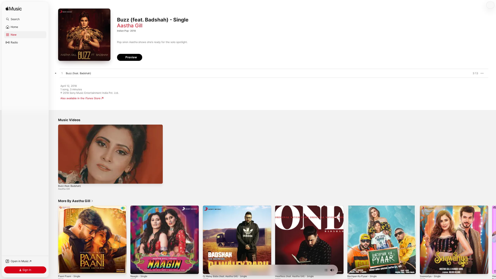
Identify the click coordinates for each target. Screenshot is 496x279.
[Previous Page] (54, 240)
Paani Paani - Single (70, 207)
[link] (75, 201)
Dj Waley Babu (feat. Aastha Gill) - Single (227, 207)
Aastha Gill (129, 25)
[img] (14, 9)
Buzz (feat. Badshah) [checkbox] (78, 73)
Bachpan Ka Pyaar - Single (363, 207)
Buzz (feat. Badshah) (69, 185)
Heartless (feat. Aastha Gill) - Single (297, 207)
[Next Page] (492, 240)
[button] (25, 19)
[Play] (63, 179)
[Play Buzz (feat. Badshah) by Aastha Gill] (62, 73)
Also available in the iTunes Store (80, 98)
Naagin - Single (139, 207)
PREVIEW (473, 73)
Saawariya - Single (431, 207)
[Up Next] (326, 270)
